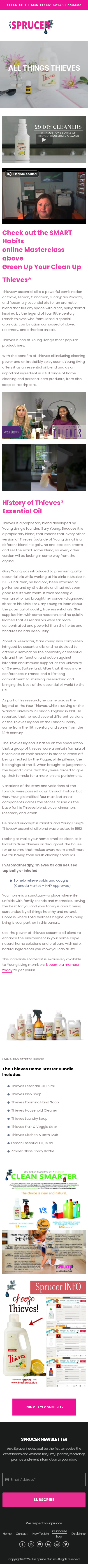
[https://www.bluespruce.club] (34, 27)
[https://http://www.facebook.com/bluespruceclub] (22, 1544)
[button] (84, 27)
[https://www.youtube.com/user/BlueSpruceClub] (39, 1544)
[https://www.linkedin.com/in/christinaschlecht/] (48, 1544)
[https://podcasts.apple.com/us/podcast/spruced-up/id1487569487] (31, 1544)
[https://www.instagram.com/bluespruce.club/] (57, 1544)
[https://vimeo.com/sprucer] (65, 1544)
